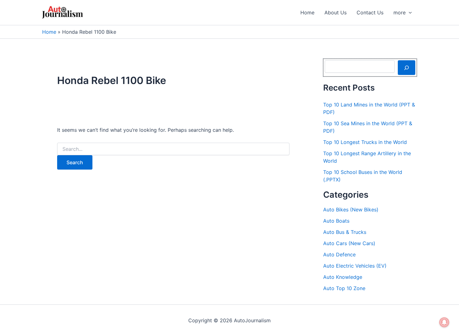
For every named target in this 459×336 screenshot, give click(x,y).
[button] (409, 12)
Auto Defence (339, 254)
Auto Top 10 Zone (344, 288)
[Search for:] (173, 149)
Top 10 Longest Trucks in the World (365, 142)
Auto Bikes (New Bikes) (350, 209)
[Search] (406, 67)
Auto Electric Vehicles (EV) (355, 266)
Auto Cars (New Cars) (349, 243)
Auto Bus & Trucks (344, 232)
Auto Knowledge (342, 277)
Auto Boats (336, 221)
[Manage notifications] (444, 322)
